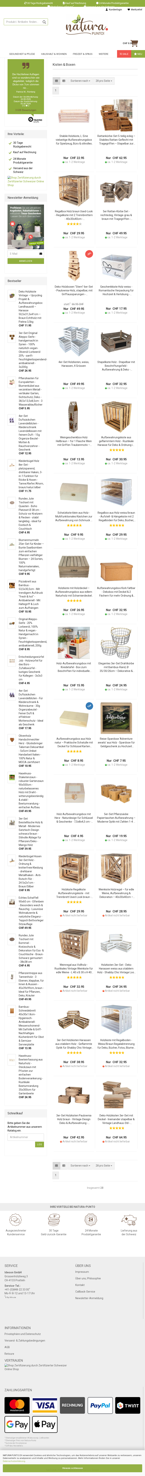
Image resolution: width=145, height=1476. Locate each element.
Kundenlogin (115, 9)
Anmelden (25, 261)
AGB (7, 1347)
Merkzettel (136, 9)
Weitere (103, 54)
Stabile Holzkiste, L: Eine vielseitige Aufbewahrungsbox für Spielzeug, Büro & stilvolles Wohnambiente (74, 140)
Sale (125, 54)
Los (39, 1144)
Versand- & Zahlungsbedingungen (25, 1340)
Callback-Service (85, 1291)
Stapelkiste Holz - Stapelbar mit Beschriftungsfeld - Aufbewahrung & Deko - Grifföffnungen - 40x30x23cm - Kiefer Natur (116, 366)
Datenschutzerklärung (14, 1461)
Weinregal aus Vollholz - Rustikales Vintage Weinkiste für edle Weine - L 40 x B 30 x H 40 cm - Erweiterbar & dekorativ (74, 968)
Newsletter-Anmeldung (89, 1298)
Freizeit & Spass (83, 54)
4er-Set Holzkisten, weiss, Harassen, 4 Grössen (74, 364)
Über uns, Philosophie (88, 1278)
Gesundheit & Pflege (22, 54)
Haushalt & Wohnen (54, 54)
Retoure (9, 1353)
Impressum (82, 1271)
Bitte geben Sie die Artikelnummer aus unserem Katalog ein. (25, 1127)
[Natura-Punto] (87, 24)
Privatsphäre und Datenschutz (23, 1333)
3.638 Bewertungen (25, 110)
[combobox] (104, 81)
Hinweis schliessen (72, 1468)
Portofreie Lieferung (62, 6)
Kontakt (80, 1285)
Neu (139, 54)
